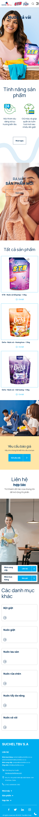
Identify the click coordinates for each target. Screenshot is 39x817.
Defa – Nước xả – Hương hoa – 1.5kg (16, 342)
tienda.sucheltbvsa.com (13, 773)
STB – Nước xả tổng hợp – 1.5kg (14, 295)
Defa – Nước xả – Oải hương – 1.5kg (15, 390)
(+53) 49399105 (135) (12, 785)
